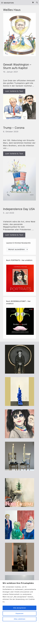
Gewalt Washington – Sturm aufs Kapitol (17, 66)
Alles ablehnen (19, 619)
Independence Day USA (19, 209)
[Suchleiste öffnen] (37, 2)
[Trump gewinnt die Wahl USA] (19, 538)
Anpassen (19, 613)
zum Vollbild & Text (14, 91)
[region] (19, 601)
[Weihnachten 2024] (19, 469)
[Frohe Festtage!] (19, 506)
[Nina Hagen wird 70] (19, 437)
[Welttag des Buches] (19, 405)
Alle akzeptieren (19, 608)
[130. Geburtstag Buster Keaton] (19, 372)
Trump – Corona (13, 127)
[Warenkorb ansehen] (33, 2)
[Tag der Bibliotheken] (19, 570)
